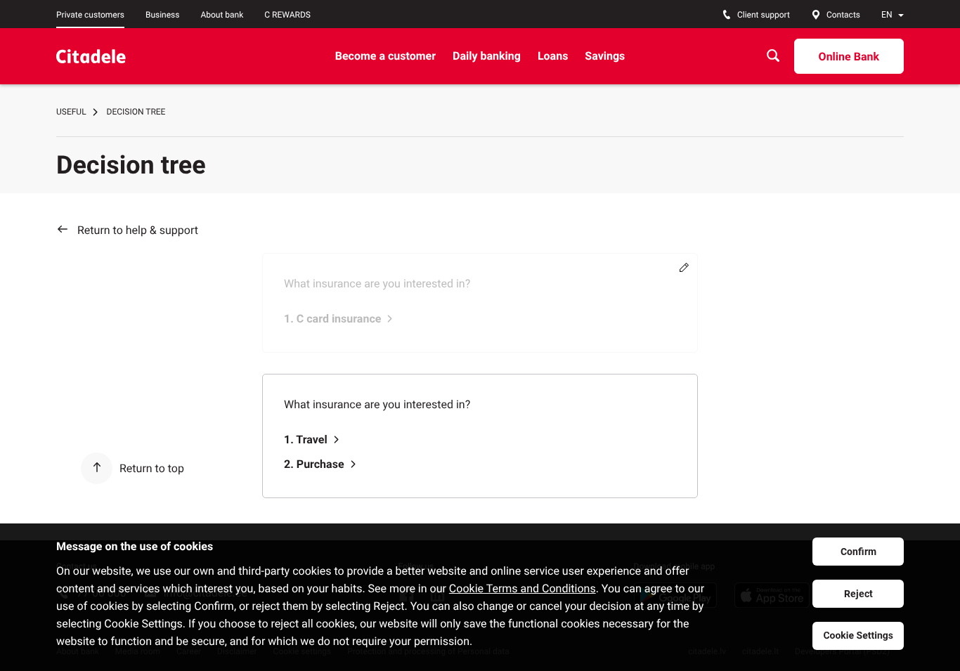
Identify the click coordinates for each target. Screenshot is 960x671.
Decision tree (136, 112)
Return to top (151, 468)
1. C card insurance (332, 318)
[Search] (773, 56)
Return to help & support (137, 230)
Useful (71, 112)
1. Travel (305, 439)
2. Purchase (314, 464)
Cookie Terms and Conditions (522, 588)
